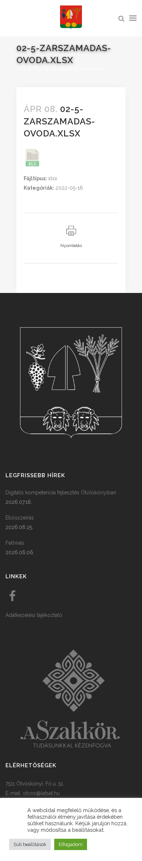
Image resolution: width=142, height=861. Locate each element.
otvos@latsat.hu (41, 793)
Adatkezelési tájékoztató (33, 615)
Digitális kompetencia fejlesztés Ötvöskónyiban (60, 492)
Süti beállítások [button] (29, 844)
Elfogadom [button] (71, 844)
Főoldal (24, 68)
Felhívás (14, 543)
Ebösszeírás (19, 518)
